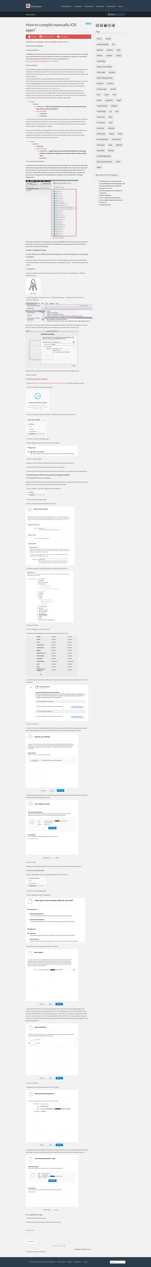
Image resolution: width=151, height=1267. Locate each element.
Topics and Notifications (104, 161)
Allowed (108, 39)
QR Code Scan (116, 139)
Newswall (111, 128)
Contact (85, 1262)
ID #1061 (88, 23)
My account (100, 128)
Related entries (30, 1230)
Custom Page (101, 72)
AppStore (110, 50)
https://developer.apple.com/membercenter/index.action (51, 383)
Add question (100, 6)
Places (120, 134)
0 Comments (64, 36)
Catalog (118, 55)
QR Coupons (101, 145)
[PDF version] (98, 25)
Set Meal (111, 150)
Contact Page (101, 61)
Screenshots (100, 150)
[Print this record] (102, 25)
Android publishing (102, 44)
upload (99, 167)
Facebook (110, 83)
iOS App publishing (105, 195)
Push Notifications (102, 139)
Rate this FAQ (31, 1241)
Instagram (114, 106)
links (117, 111)
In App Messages (102, 106)
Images (119, 100)
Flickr (98, 94)
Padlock (111, 134)
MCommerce (101, 122)
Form (114, 94)
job (111, 111)
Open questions (111, 6)
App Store (100, 50)
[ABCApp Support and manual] (34, 6)
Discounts (112, 72)
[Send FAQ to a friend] (106, 25)
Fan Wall (113, 89)
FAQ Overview (61, 1262)
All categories (78, 6)
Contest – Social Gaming (104, 66)
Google (99, 100)
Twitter (118, 161)
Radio (110, 145)
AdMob (99, 39)
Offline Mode (101, 134)
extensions (100, 83)
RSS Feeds (119, 145)
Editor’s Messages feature (105, 78)
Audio (118, 50)
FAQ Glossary (77, 1262)
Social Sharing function (103, 156)
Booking (99, 55)
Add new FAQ (89, 6)
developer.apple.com (53, 88)
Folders (106, 94)
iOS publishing (101, 111)
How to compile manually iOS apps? (110, 197)
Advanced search (66, 6)
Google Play (109, 100)
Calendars (109, 55)
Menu (110, 122)
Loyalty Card (101, 117)
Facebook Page (101, 89)
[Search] (108, 14)
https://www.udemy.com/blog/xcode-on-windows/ (42, 61)
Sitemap (69, 1262)
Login (120, 6)
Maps (110, 117)
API (113, 44)
